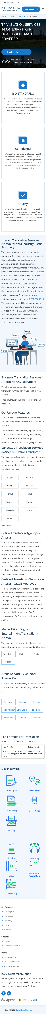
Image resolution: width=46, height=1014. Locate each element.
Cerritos (36, 702)
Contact (7, 941)
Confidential (23, 149)
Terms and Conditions (12, 946)
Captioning (8, 921)
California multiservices (24, 1010)
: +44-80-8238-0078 (12, 962)
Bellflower (8, 702)
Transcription (9, 912)
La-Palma (36, 710)
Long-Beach (22, 710)
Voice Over (8, 930)
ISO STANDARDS (23, 93)
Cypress (22, 702)
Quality (23, 204)
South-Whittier (8, 710)
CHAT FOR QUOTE (30, 9)
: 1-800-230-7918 (11, 2)
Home (3, 16)
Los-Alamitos (36, 717)
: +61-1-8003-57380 (13, 966)
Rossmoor (8, 717)
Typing (6, 925)
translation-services (17, 16)
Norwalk (22, 717)
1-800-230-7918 (36, 299)
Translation (8, 916)
